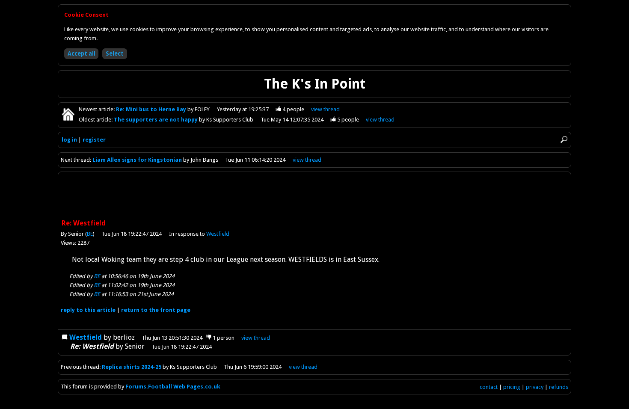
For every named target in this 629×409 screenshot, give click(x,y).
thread (255, 338)
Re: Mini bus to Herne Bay (151, 109)
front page (155, 310)
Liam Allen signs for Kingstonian (137, 160)
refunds (558, 387)
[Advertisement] (314, 196)
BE (90, 234)
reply (88, 310)
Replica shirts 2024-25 (131, 367)
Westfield (217, 234)
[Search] (564, 139)
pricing (511, 387)
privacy (534, 387)
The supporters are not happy (156, 119)
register (94, 139)
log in (69, 139)
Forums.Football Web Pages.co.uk (172, 386)
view (325, 109)
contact (489, 387)
